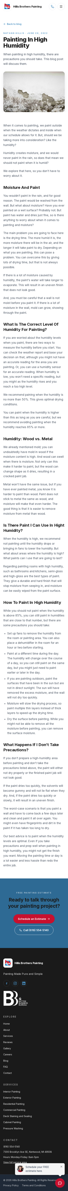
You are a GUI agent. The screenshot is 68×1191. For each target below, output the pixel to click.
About (6, 1030)
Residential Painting (13, 1103)
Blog (5, 1060)
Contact (7, 1073)
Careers (7, 1054)
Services (8, 1036)
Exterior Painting (12, 1097)
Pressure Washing (13, 1128)
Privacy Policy (11, 1185)
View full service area (15, 1162)
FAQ (5, 1066)
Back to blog (14, 24)
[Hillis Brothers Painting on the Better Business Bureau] (15, 998)
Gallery (7, 1048)
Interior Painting (11, 1091)
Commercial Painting (14, 1110)
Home (6, 1023)
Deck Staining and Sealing (17, 1116)
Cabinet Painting (12, 1122)
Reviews (8, 1042)
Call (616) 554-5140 (36, 930)
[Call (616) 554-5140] (52, 6)
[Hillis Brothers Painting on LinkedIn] (23, 983)
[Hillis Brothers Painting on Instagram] (15, 983)
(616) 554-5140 (11, 1146)
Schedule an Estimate (32, 918)
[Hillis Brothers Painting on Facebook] (6, 983)
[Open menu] (61, 6)
